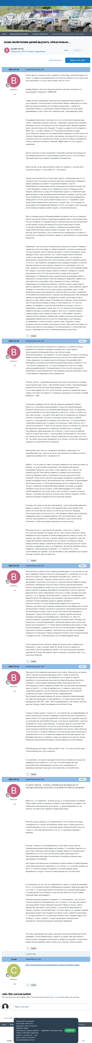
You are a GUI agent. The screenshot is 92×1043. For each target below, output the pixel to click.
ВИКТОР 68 (18, 49)
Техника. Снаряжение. (36, 51)
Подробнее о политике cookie (51, 1030)
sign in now (54, 997)
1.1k (14, 94)
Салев (14, 959)
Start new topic (55, 60)
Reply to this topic (77, 60)
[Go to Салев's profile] (13, 970)
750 (14, 984)
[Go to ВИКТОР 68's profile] (6, 50)
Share (66, 50)
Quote (33, 336)
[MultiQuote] (28, 336)
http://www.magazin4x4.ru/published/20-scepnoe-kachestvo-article (53, 965)
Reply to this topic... (22, 1007)
